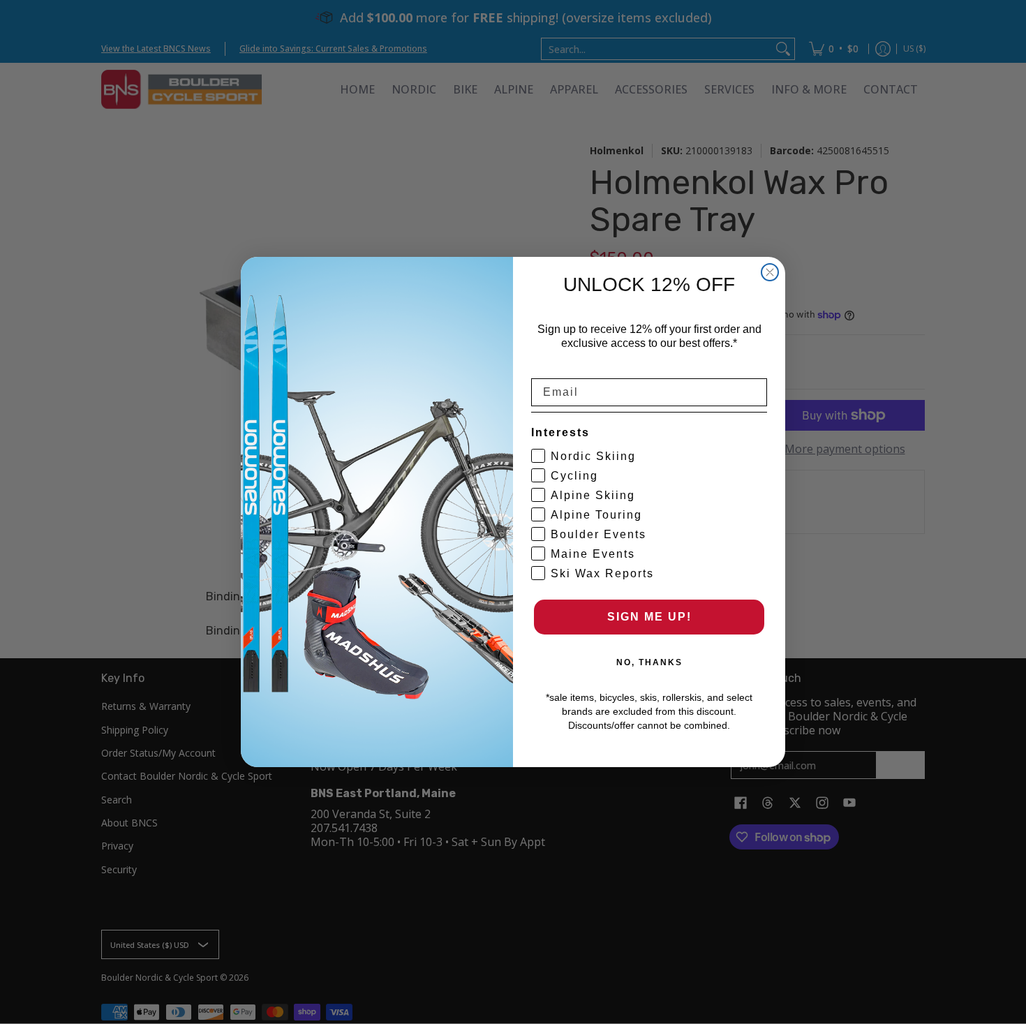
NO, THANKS (649, 662)
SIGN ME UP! (649, 617)
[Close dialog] (769, 272)
